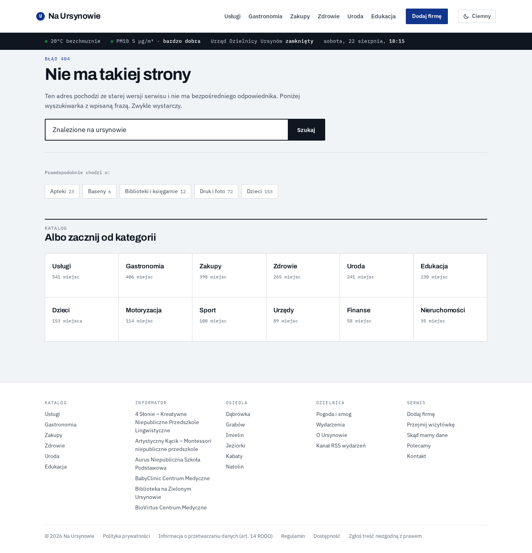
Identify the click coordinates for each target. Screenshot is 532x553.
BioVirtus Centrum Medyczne (171, 507)
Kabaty (234, 456)
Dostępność (327, 536)
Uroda (355, 16)
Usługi (232, 16)
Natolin (235, 466)
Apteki (62, 191)
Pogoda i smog (333, 413)
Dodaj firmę (427, 15)
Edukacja (383, 16)
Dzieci (260, 191)
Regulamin (293, 536)
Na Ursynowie (69, 16)
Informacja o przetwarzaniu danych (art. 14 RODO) (216, 536)
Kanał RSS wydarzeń (341, 445)
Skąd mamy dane (427, 435)
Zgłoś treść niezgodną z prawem (385, 536)
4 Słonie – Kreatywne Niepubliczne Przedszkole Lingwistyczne (167, 422)
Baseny (99, 191)
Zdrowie (329, 16)
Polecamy (419, 445)
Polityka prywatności (126, 536)
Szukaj (306, 130)
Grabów (235, 424)
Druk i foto (216, 191)
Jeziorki (235, 445)
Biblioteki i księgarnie (155, 191)
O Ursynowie (331, 435)
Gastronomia (265, 16)
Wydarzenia (330, 424)
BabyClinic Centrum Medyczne (172, 478)
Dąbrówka (238, 413)
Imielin (235, 435)
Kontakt (416, 456)
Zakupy (300, 16)
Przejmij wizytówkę (431, 424)
